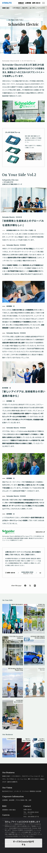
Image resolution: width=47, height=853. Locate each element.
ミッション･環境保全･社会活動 (31, 791)
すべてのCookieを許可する (23, 843)
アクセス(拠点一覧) (21, 800)
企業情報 (28, 3)
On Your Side (41, 8)
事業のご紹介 (6, 776)
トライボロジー (17, 8)
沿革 (30, 800)
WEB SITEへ (39, 532)
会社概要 (11, 800)
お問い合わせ (36, 3)
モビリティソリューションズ (31, 776)
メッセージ (17, 791)
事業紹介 (21, 3)
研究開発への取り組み (9, 809)
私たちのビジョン (7, 791)
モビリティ (25, 8)
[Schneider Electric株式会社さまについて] (19, 532)
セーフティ (33, 8)
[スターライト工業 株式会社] (7, 2)
